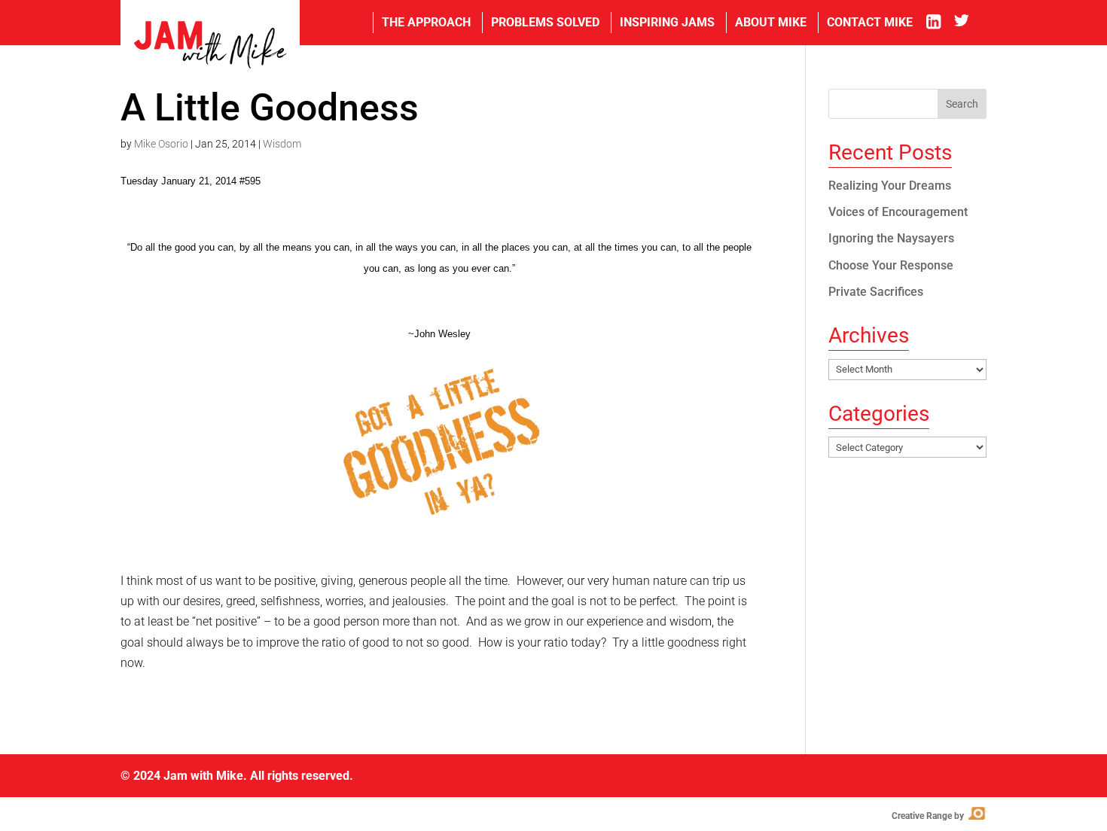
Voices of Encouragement (898, 212)
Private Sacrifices (875, 292)
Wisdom (282, 144)
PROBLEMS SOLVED (545, 22)
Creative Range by (938, 816)
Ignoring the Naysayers (891, 238)
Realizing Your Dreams (889, 185)
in (938, 22)
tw (970, 22)
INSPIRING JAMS (667, 22)
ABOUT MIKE (771, 22)
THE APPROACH (426, 22)
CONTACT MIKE (870, 22)
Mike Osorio (161, 144)
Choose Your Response (890, 265)
